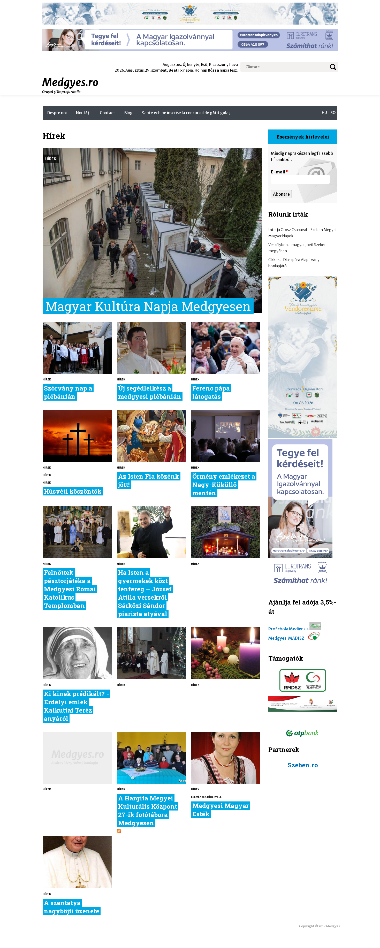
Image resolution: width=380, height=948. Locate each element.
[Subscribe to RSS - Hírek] (119, 831)
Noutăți (83, 112)
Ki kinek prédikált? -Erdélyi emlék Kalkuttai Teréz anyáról (76, 706)
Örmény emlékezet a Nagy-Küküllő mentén (223, 484)
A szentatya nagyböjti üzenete (71, 907)
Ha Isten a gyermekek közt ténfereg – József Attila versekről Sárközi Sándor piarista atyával (145, 593)
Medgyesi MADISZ (286, 638)
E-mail (279, 171)
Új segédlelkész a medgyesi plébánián (149, 392)
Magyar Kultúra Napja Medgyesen (148, 306)
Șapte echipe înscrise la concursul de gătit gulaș (186, 112)
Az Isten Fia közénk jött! (148, 480)
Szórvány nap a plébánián (68, 392)
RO (333, 112)
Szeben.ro (303, 765)
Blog (128, 112)
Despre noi (57, 112)
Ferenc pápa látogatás (211, 392)
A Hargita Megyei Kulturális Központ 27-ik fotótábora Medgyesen (147, 810)
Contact (107, 112)
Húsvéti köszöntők (73, 491)
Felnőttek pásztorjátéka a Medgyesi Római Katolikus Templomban (70, 589)
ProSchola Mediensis (288, 628)
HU (324, 112)
